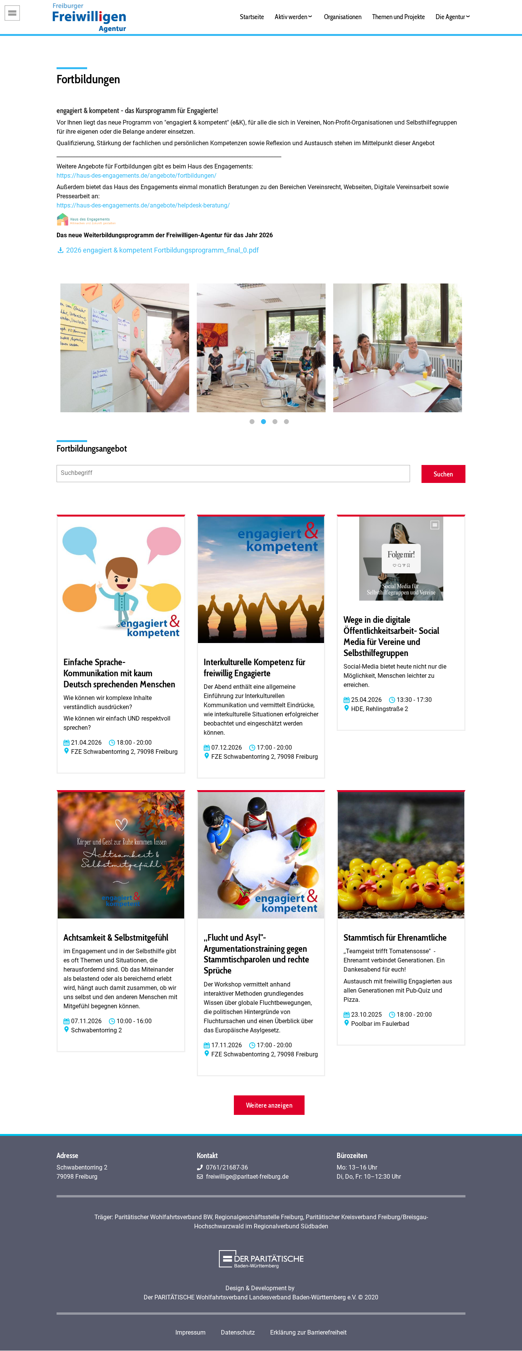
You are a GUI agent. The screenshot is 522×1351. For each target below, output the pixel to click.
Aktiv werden (291, 17)
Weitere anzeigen (269, 1105)
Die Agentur (450, 17)
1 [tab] (252, 422)
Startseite (252, 17)
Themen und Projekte (398, 17)
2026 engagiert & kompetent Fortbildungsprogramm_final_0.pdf (162, 250)
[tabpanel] (124, 347)
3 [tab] (275, 422)
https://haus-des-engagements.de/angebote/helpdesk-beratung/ (143, 205)
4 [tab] (286, 422)
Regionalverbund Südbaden (291, 1226)
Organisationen (343, 17)
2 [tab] (263, 422)
